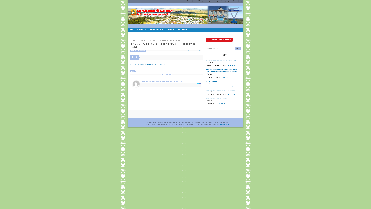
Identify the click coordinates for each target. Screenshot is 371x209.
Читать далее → (232, 65)
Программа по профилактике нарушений (212, 1)
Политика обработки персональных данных (215, 122)
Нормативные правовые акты (144, 40)
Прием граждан (182, 30)
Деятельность (170, 30)
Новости (189, 1)
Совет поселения (139, 30)
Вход (241, 1)
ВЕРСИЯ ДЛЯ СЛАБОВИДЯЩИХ (219, 39)
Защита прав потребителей (230, 1)
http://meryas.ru (224, 124)
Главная (131, 30)
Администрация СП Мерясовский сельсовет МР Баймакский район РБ (162, 81)
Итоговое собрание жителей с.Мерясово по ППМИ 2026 (221, 90)
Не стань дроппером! (211, 81)
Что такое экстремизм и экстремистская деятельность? (221, 60)
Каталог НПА (197, 1)
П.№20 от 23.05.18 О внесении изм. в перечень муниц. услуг (148, 64)
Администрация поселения (155, 30)
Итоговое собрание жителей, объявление (217, 98)
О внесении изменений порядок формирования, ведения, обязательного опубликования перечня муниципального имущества (222, 71)
